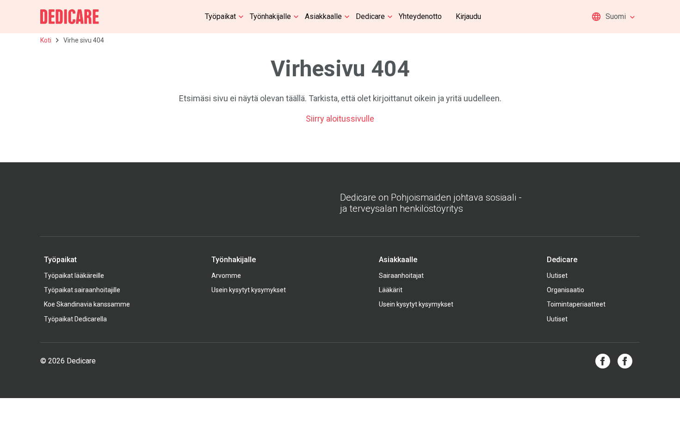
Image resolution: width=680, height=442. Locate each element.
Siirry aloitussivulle (340, 118)
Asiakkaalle (323, 16)
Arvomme (226, 275)
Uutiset (557, 275)
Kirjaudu (468, 16)
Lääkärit (390, 290)
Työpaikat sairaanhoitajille (82, 290)
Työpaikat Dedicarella (75, 319)
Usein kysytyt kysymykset (248, 290)
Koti (45, 40)
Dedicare (370, 16)
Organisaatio (565, 290)
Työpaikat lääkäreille (74, 275)
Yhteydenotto (420, 16)
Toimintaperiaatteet (576, 304)
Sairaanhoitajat (401, 275)
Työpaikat (220, 16)
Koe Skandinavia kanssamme (87, 304)
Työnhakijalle (270, 16)
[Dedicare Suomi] (69, 16)
